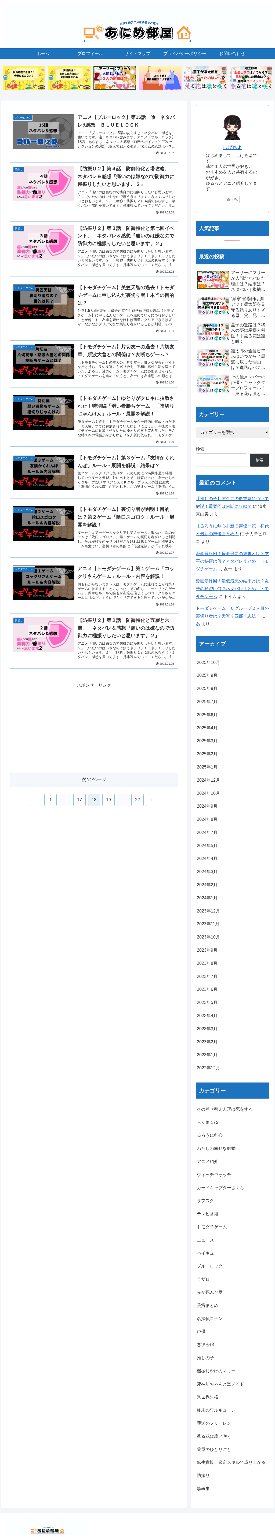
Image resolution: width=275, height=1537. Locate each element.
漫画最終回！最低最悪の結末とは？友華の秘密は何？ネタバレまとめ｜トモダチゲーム (232, 561)
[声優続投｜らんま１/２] (69, 78)
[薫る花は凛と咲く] (205, 78)
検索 (200, 449)
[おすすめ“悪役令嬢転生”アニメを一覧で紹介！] (160, 78)
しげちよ (232, 147)
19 (108, 799)
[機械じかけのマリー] (114, 78)
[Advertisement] (94, 726)
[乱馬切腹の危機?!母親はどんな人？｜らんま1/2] (24, 78)
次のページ (94, 779)
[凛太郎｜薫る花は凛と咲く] (251, 78)
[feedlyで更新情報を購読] (228, 199)
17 (79, 799)
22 (137, 799)
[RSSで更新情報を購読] (236, 199)
